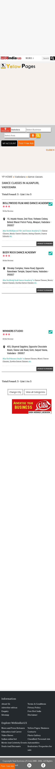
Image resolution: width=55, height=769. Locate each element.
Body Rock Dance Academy (19, 252)
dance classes (35, 176)
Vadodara (20, 176)
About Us (5, 703)
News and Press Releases (13, 728)
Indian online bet (9, 739)
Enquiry (5, 711)
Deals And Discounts (11, 746)
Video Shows (7, 735)
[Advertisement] (27, 27)
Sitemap (5, 714)
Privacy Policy (34, 707)
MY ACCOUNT (9, 143)
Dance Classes (41, 280)
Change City (15, 391)
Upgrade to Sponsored (44, 243)
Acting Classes (34, 233)
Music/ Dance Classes (19, 233)
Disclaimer (32, 714)
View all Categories (35, 391)
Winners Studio (13, 331)
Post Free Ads (26, 143)
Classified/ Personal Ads (39, 739)
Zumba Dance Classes (24, 283)
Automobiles (33, 742)
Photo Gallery (34, 735)
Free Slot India (34, 711)
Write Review (8, 211)
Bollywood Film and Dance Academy (26, 203)
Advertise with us (9, 707)
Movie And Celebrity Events (14, 742)
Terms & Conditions (37, 703)
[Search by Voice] (33, 135)
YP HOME (7, 176)
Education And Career (11, 731)
